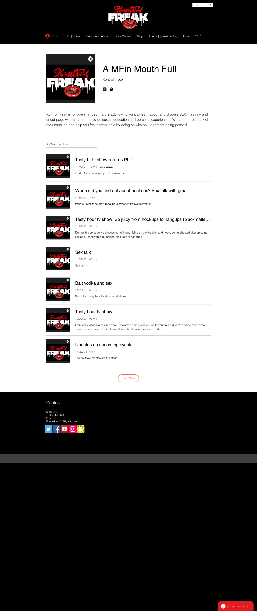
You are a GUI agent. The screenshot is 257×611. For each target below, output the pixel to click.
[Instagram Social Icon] (73, 429)
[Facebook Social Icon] (56, 429)
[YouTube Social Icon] (65, 429)
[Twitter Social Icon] (48, 429)
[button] (198, 35)
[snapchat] (81, 429)
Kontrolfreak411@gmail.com (62, 421)
